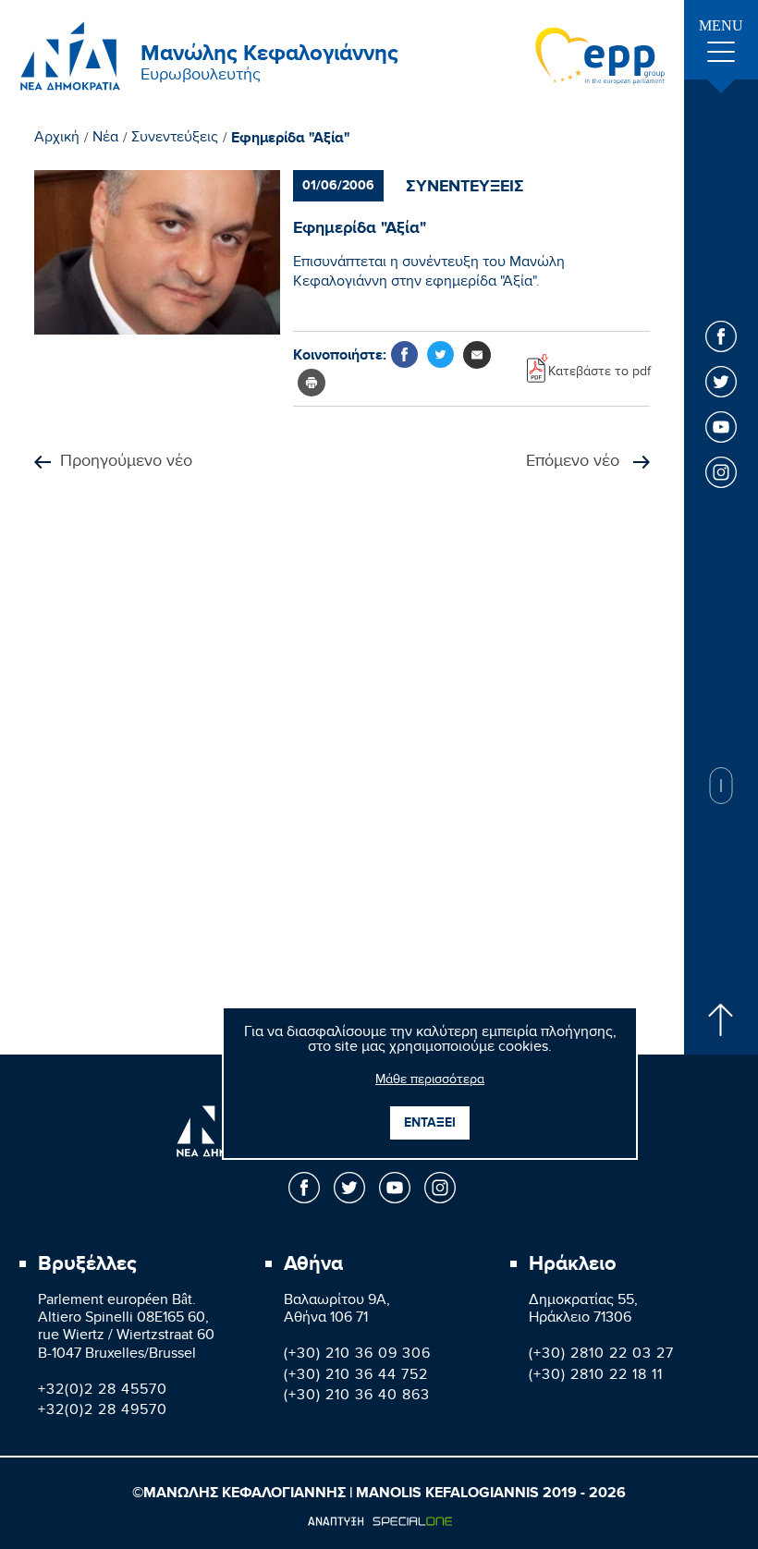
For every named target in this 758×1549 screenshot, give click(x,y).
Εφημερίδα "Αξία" (290, 138)
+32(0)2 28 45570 (102, 1391)
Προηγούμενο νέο (126, 462)
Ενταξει (430, 1122)
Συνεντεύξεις (174, 139)
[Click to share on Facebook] (404, 354)
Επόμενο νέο (575, 462)
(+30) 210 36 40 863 (357, 1397)
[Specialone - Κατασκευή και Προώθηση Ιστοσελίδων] (379, 1521)
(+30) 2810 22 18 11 (596, 1376)
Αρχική (56, 139)
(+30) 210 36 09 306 (357, 1355)
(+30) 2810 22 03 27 (601, 1355)
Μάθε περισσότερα (429, 1081)
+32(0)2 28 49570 (102, 1412)
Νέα (105, 139)
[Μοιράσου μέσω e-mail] (476, 355)
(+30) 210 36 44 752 (356, 1376)
